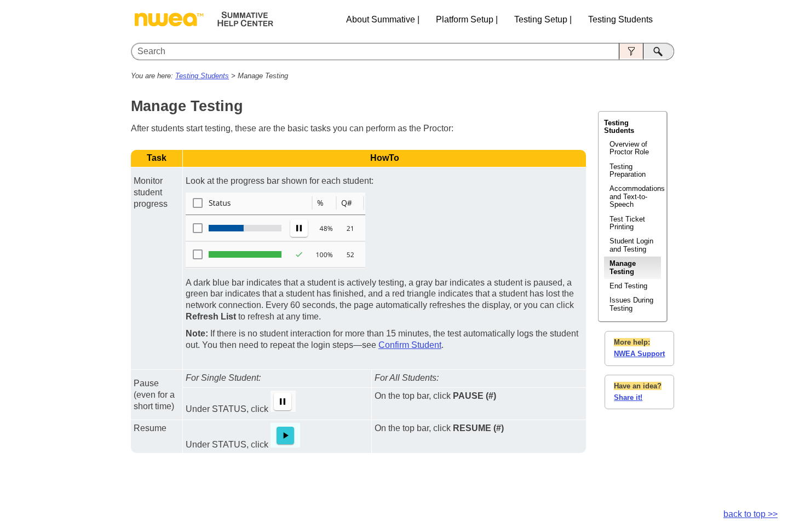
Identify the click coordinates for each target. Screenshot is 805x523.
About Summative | (382, 19)
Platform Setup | (467, 19)
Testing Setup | (543, 19)
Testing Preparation (628, 170)
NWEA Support (639, 354)
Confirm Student (409, 345)
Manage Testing (623, 267)
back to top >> (750, 514)
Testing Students (620, 19)
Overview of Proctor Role (629, 148)
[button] (631, 51)
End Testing (628, 286)
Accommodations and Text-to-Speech (635, 196)
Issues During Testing (631, 304)
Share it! (628, 397)
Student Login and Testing (631, 245)
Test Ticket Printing (627, 223)
